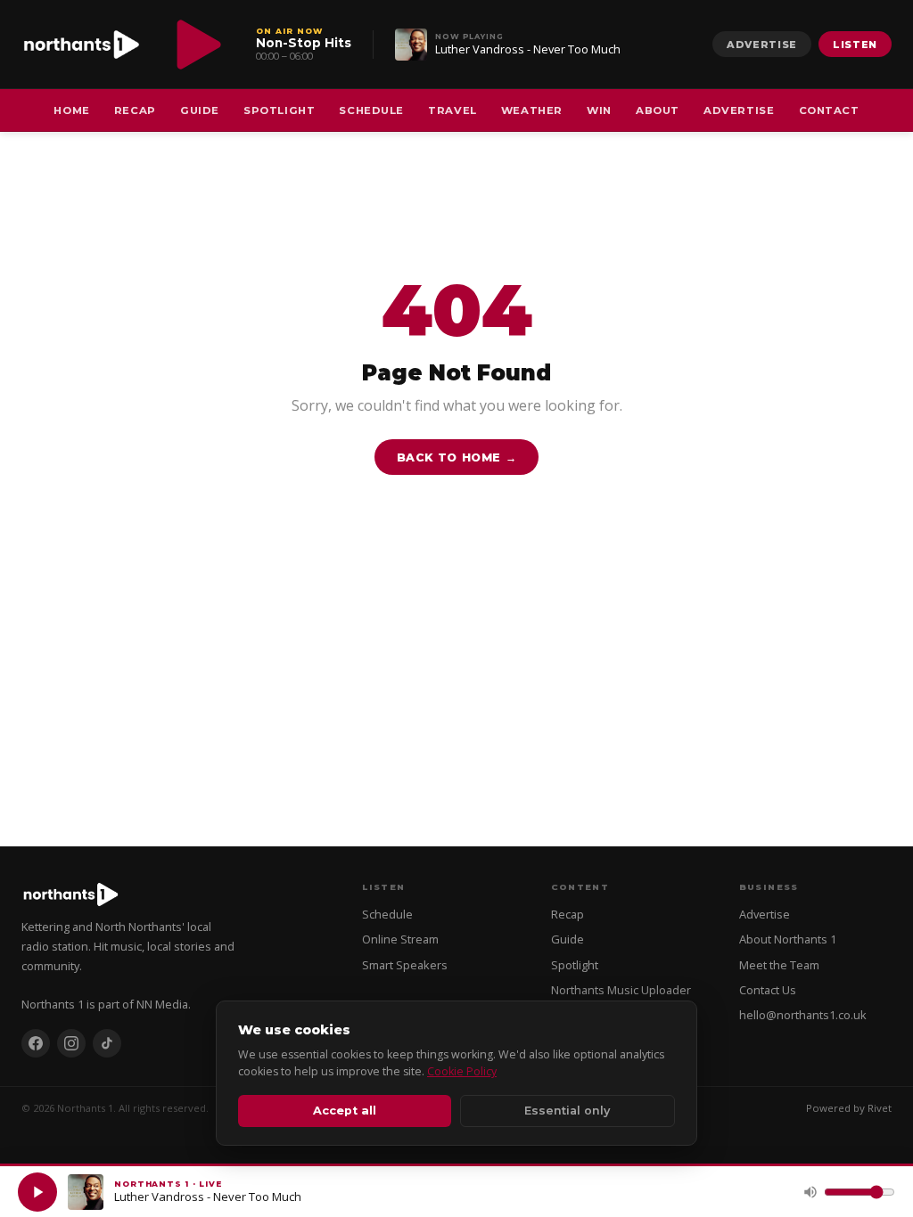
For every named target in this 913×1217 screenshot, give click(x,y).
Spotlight (279, 110)
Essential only (567, 1110)
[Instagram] (71, 1043)
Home (71, 110)
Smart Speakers (405, 965)
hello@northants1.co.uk (803, 1015)
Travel (452, 110)
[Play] (37, 1192)
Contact (829, 110)
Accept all (344, 1110)
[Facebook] (35, 1043)
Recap (135, 110)
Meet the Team (779, 965)
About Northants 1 (787, 939)
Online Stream (400, 939)
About (657, 110)
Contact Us (767, 990)
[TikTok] (107, 1043)
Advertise (762, 44)
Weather (532, 110)
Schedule (371, 110)
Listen (855, 44)
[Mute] (810, 1192)
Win (599, 110)
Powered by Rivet (849, 1108)
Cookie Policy (462, 1071)
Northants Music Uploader (621, 990)
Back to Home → (457, 457)
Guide (199, 110)
